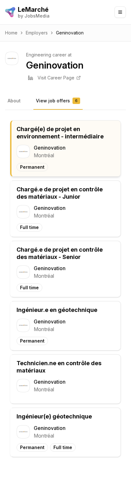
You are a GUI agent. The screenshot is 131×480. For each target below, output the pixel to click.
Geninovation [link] (70, 32)
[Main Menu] (120, 12)
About (14, 100)
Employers (37, 32)
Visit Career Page (56, 77)
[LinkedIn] (30, 77)
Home (11, 32)
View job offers (57, 100)
